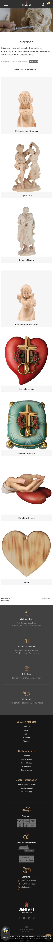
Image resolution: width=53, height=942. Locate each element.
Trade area (26, 767)
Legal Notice (26, 763)
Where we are (26, 759)
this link (11, 939)
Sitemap (26, 741)
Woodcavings (26, 792)
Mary (7, 601)
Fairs (26, 734)
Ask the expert (26, 788)
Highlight (26, 738)
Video (26, 730)
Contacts (26, 756)
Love (10, 598)
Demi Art (26, 727)
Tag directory (46, 598)
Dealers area (26, 770)
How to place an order (26, 785)
